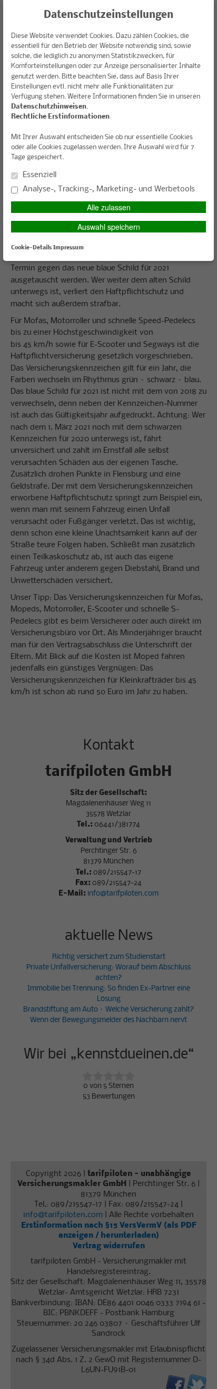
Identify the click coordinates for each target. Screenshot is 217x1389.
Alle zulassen (109, 207)
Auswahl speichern (108, 226)
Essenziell (38, 175)
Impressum (68, 248)
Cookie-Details (31, 248)
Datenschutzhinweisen (48, 106)
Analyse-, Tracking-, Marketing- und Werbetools (108, 189)
